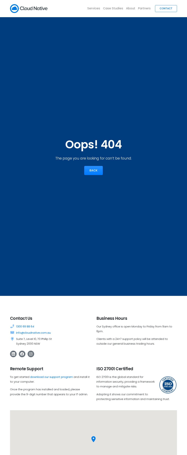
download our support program (51, 377)
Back (93, 170)
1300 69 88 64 (25, 326)
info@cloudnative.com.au (33, 333)
